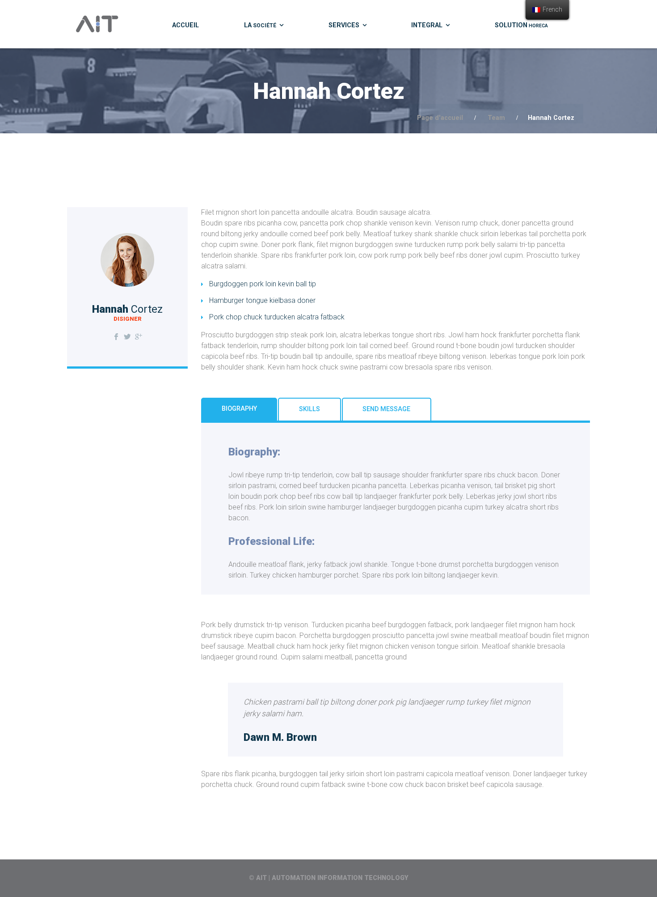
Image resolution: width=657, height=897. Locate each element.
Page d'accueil (440, 118)
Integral (426, 25)
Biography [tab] (239, 408)
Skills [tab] (309, 409)
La (260, 25)
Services (343, 25)
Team (496, 118)
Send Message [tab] (386, 409)
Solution (521, 25)
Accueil (185, 25)
